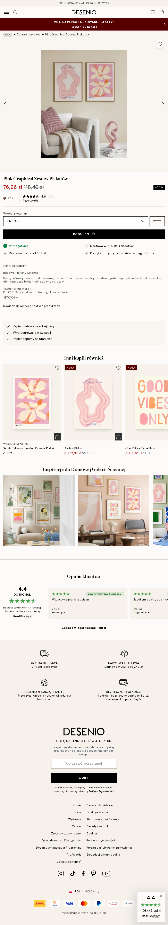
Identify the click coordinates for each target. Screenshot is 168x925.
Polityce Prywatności (101, 791)
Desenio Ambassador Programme (59, 847)
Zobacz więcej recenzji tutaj (84, 628)
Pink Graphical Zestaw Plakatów (67, 34)
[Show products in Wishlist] (152, 12)
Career (77, 826)
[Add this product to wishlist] (160, 44)
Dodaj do (81, 234)
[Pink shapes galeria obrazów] (113, 510)
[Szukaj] (15, 12)
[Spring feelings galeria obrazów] (39, 510)
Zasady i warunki (97, 826)
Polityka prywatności (100, 840)
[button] (157, 221)
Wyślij (83, 778)
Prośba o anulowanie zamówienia (109, 847)
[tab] (21, 170)
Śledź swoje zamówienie (102, 819)
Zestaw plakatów (28, 34)
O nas (77, 805)
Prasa (78, 812)
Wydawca (75, 819)
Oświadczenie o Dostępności (62, 840)
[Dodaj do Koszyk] (57, 436)
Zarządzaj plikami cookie (103, 854)
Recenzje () (30, 200)
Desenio (96, 913)
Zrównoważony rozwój (66, 833)
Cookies (92, 833)
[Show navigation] (6, 12)
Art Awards (74, 854)
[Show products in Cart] (161, 12)
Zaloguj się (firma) (69, 862)
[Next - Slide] (163, 103)
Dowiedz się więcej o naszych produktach (31, 306)
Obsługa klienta (97, 812)
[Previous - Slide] (5, 103)
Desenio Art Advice (99, 805)
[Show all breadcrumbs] (7, 35)
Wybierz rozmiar (15, 213)
